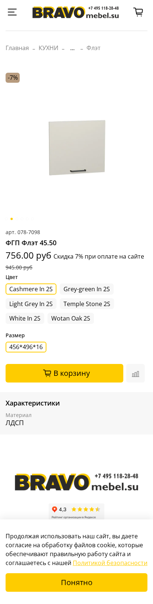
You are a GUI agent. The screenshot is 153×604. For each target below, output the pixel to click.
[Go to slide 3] (17, 219)
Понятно (76, 582)
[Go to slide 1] (6, 219)
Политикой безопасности (110, 563)
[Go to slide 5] (27, 219)
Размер (15, 335)
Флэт (94, 48)
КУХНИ (48, 48)
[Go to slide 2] (11, 219)
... (72, 48)
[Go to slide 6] (32, 219)
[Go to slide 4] (22, 219)
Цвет (12, 277)
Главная (17, 48)
